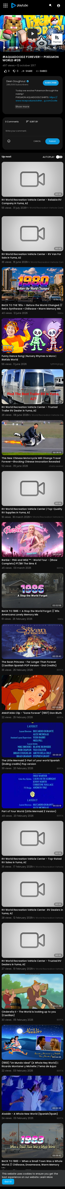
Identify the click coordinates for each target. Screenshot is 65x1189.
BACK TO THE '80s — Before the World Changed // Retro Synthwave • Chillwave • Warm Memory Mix (32, 307)
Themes (57, 41)
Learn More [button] (46, 1177)
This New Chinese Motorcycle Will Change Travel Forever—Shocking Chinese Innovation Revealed (31, 459)
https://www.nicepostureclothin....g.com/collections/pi (36, 101)
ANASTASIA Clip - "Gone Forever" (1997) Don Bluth (32, 713)
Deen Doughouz (16, 81)
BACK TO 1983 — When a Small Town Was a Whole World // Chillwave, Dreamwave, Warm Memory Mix (32, 1164)
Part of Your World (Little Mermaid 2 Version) (29, 811)
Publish (52, 141)
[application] (32, 33)
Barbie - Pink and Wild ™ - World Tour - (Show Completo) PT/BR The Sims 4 (29, 561)
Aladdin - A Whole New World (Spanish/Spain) (30, 1113)
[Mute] (54, 47)
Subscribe (51, 82)
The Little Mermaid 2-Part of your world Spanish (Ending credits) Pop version (31, 762)
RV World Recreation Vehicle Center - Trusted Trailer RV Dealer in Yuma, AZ (30, 408)
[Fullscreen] (60, 47)
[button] (58, 5)
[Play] (4, 47)
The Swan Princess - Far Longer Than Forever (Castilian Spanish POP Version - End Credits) (29, 663)
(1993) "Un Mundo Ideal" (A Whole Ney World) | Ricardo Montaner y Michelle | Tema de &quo (30, 1064)
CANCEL (37, 141)
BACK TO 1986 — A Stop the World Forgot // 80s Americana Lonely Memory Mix (30, 612)
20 (49, 48)
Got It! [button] (8, 1181)
